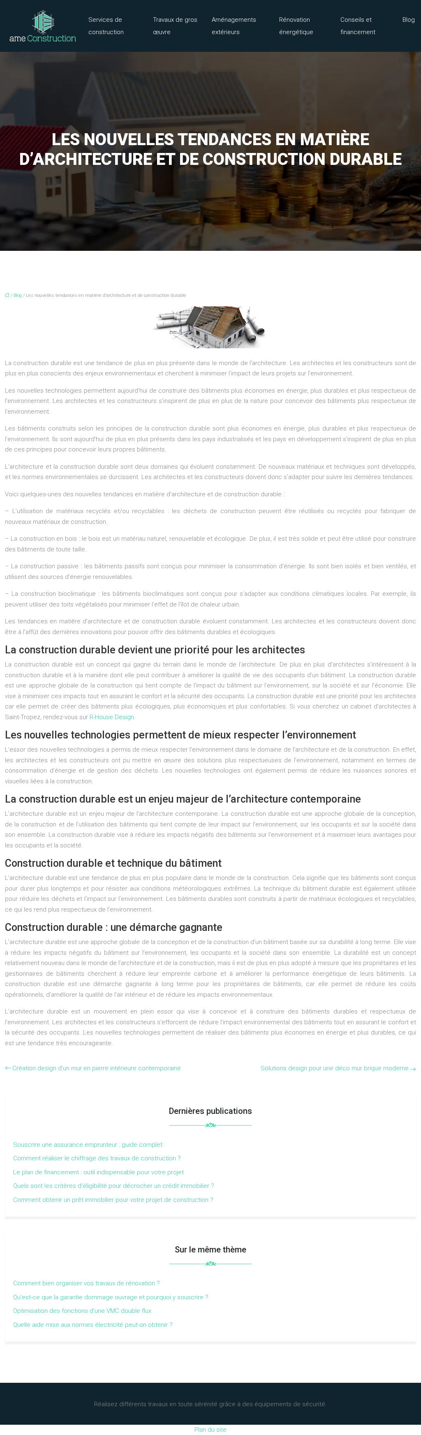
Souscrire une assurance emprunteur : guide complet (87, 1144)
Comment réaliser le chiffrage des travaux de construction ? (97, 1158)
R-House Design (112, 717)
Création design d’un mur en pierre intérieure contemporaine (96, 1068)
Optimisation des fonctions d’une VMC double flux (82, 1311)
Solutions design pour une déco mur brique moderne (335, 1068)
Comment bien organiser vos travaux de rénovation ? (86, 1283)
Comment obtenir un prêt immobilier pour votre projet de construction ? (113, 1200)
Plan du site (210, 1429)
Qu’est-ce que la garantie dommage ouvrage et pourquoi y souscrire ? (110, 1297)
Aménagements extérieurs (234, 26)
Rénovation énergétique (296, 26)
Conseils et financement (357, 26)
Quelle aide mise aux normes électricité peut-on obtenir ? (93, 1325)
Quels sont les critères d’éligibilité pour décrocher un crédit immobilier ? (113, 1186)
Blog (408, 19)
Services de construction (106, 26)
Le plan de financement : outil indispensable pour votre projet (98, 1172)
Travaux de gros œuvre (175, 26)
